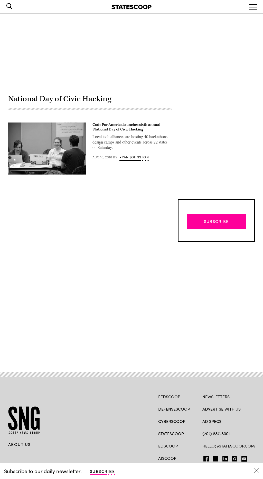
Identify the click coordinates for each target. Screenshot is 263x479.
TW (215, 457)
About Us (19, 444)
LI (223, 457)
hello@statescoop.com (228, 446)
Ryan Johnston (134, 157)
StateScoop (171, 433)
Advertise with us (221, 409)
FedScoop (169, 396)
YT (242, 457)
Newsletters (216, 396)
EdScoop (168, 446)
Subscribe (102, 471)
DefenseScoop (174, 409)
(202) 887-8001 (216, 433)
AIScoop (167, 458)
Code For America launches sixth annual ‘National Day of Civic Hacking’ (126, 127)
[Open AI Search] (16, 6)
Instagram (234, 457)
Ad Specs (211, 421)
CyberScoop (171, 421)
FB (204, 457)
